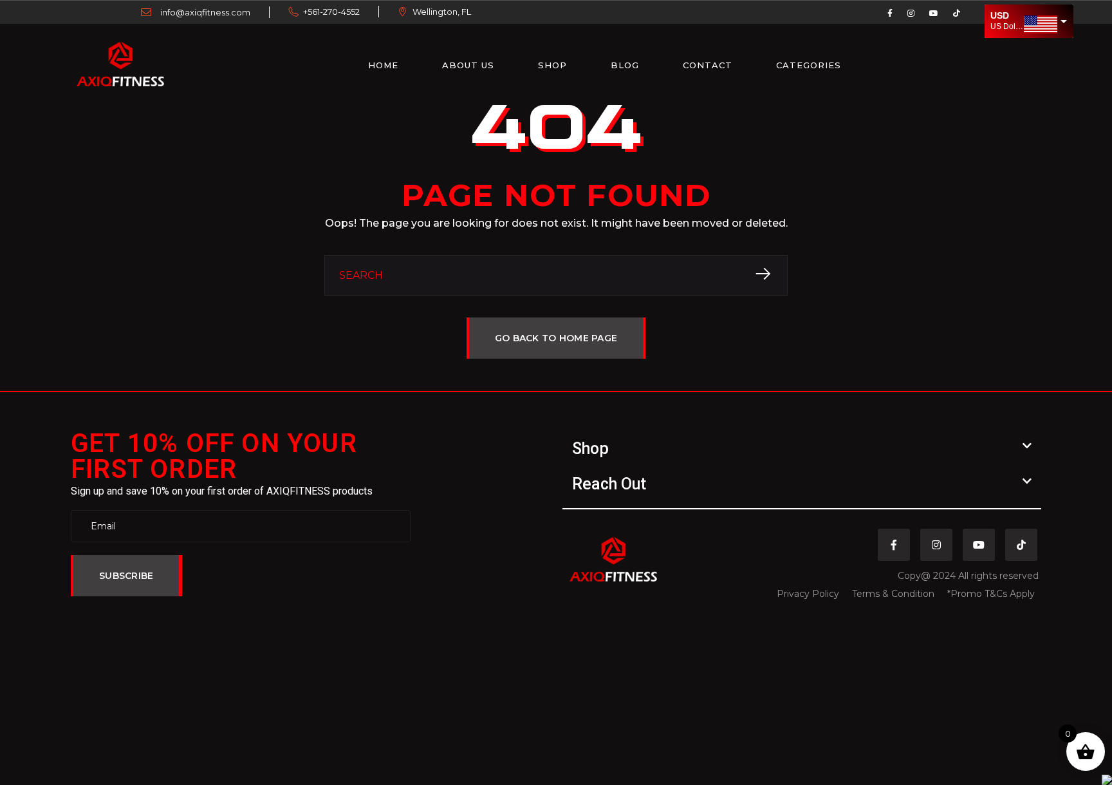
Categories (808, 65)
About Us (468, 65)
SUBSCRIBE (126, 576)
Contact (707, 65)
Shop (552, 65)
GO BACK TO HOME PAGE (556, 338)
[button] (801, 448)
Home (383, 65)
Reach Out (609, 484)
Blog (625, 65)
